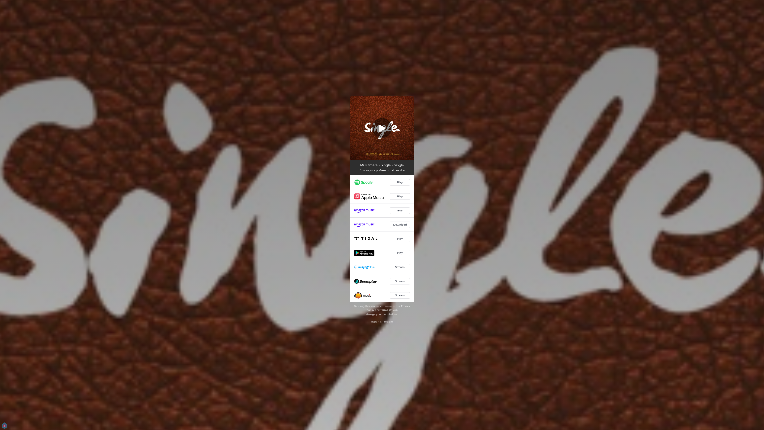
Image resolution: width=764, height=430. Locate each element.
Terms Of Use (388, 309)
